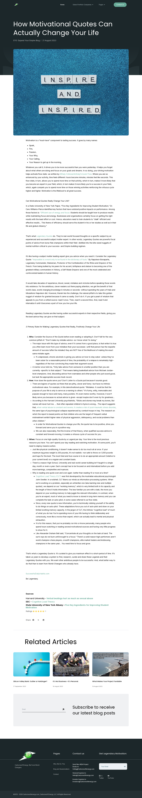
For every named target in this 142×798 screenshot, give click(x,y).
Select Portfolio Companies (82, 5)
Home (62, 5)
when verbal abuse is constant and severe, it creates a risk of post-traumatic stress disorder (76, 407)
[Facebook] (33, 620)
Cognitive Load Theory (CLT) (49, 476)
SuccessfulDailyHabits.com (37, 574)
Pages (101, 5)
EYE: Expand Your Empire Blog (26, 40)
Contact (56, 774)
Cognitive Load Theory (43, 601)
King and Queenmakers (61, 769)
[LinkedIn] (43, 620)
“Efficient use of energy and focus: (55, 213)
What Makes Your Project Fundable (107, 681)
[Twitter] (38, 620)
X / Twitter (101, 777)
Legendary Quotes (44, 236)
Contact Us (120, 5)
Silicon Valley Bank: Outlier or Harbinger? (30, 681)
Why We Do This (59, 764)
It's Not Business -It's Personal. (65, 681)
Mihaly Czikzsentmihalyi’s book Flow (76, 174)
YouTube (111, 778)
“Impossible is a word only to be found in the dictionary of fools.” (60, 259)
